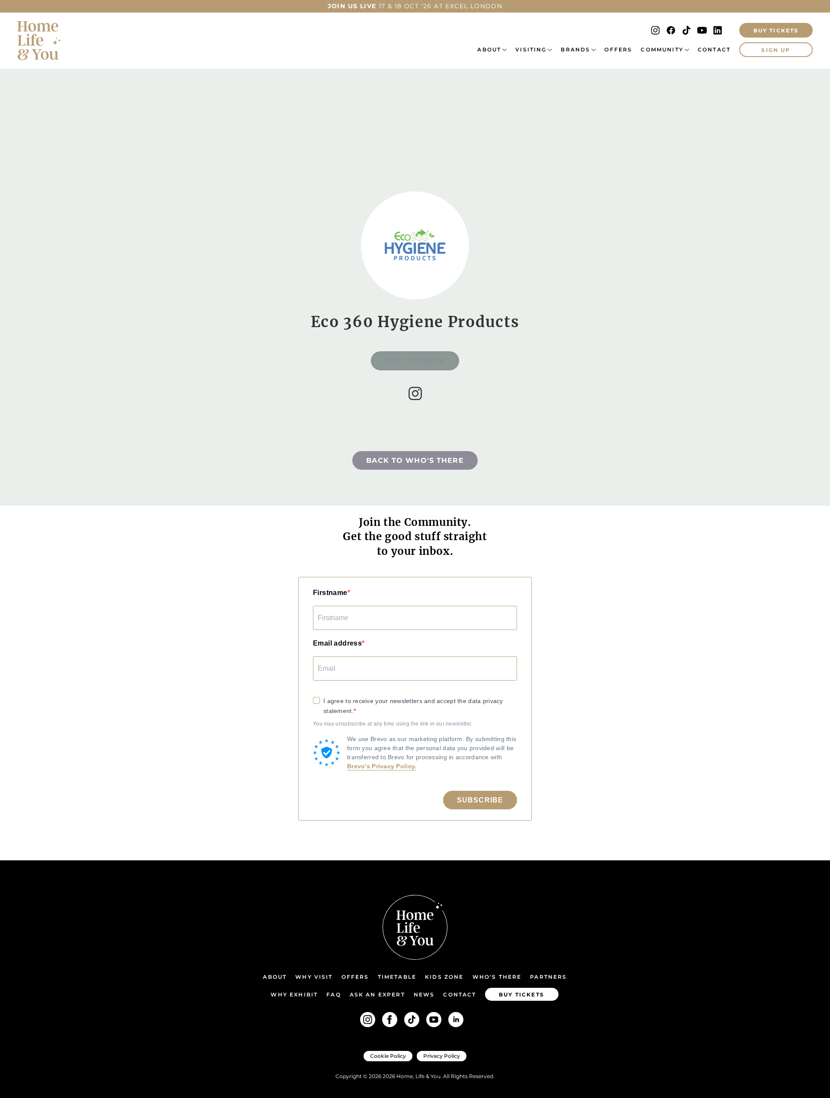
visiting (530, 49)
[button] (492, 49)
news (424, 994)
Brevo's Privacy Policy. (381, 766)
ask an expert (377, 994)
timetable (397, 977)
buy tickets (521, 994)
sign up (775, 50)
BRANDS (575, 49)
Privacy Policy (441, 1056)
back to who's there (414, 460)
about (489, 49)
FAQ (333, 994)
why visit (313, 977)
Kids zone (444, 977)
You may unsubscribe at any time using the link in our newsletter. (392, 724)
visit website (415, 360)
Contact (714, 49)
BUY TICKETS (776, 30)
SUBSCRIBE (480, 800)
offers (618, 49)
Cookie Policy (388, 1056)
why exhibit (294, 994)
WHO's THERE (497, 977)
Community (662, 49)
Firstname (330, 592)
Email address (337, 643)
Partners (548, 977)
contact (459, 994)
